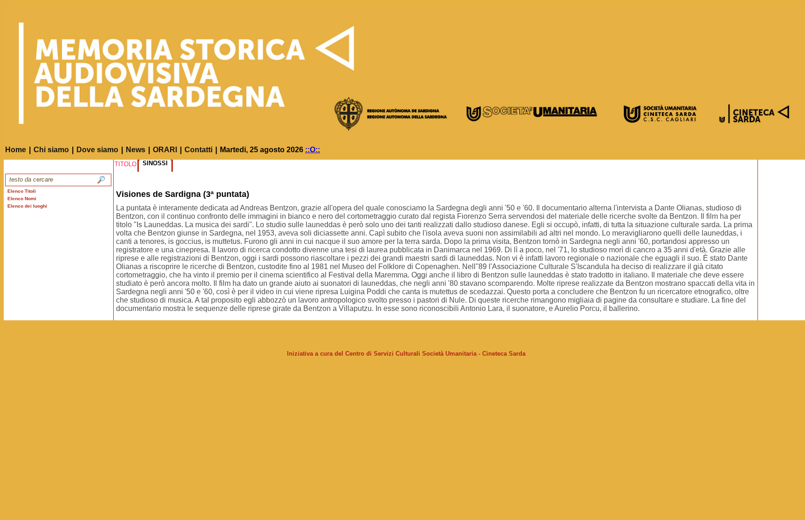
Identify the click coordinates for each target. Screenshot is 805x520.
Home (15, 150)
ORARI (165, 150)
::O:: (312, 150)
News (135, 150)
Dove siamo (97, 150)
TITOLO (125, 164)
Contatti (198, 150)
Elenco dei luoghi (27, 206)
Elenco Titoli (21, 191)
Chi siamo (51, 150)
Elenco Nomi (21, 198)
